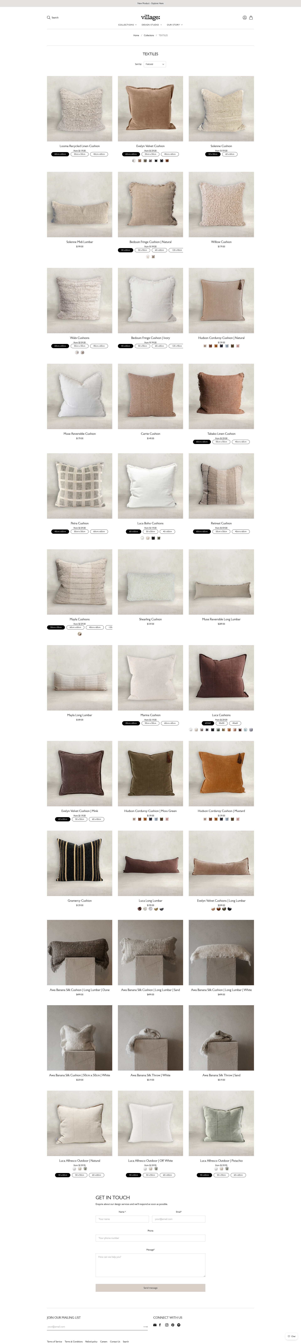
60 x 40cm (96, 819)
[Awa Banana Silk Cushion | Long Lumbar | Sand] (150, 952)
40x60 (235, 723)
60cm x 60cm (60, 154)
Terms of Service (54, 1341)
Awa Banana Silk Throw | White (150, 1075)
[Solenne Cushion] (221, 108)
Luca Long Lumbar (150, 900)
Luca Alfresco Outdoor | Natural (79, 1160)
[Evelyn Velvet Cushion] (150, 108)
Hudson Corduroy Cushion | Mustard (221, 811)
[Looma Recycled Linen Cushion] (79, 108)
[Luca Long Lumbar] (150, 863)
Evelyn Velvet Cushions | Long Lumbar (221, 900)
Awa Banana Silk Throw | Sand (221, 1075)
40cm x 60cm (99, 154)
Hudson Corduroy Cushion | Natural (221, 338)
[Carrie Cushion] (150, 396)
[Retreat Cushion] (221, 486)
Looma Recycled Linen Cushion (80, 146)
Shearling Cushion (150, 619)
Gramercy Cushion (80, 900)
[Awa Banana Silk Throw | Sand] (221, 1038)
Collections (149, 35)
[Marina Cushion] (150, 677)
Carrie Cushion (150, 434)
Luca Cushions (221, 715)
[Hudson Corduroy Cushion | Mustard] (221, 773)
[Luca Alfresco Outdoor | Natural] (79, 1123)
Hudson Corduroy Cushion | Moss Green (150, 811)
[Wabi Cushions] (79, 300)
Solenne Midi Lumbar (79, 242)
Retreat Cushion (221, 523)
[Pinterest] (172, 1325)
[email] (154, 1325)
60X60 (208, 723)
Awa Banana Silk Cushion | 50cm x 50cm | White (79, 1075)
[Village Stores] (150, 17)
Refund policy (91, 1341)
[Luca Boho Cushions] (150, 486)
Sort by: (138, 64)
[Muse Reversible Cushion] (79, 396)
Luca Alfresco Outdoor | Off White (150, 1160)
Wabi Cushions (79, 338)
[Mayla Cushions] (79, 582)
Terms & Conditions (74, 1341)
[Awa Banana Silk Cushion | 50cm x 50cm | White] (79, 1038)
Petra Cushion (80, 523)
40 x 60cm (125, 250)
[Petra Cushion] (79, 486)
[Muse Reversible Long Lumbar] (221, 582)
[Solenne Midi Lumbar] (79, 204)
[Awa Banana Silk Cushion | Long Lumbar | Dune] (79, 952)
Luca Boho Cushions (150, 523)
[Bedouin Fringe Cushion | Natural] (150, 204)
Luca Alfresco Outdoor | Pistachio (221, 1160)
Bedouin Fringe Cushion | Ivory (150, 338)
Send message (151, 1287)
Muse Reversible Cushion (80, 434)
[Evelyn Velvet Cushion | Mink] (79, 773)
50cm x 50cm (79, 154)
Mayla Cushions (80, 619)
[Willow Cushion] (221, 204)
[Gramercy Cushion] (79, 863)
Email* (179, 1212)
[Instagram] (166, 1325)
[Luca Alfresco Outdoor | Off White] (150, 1123)
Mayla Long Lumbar (79, 715)
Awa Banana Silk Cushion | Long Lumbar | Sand (150, 990)
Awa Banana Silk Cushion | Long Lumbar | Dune (80, 990)
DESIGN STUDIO (150, 25)
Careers (103, 1341)
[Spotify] (178, 1325)
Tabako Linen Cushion (221, 434)
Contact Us (115, 1341)
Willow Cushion (221, 242)
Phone (150, 1230)
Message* (150, 1249)
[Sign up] (145, 1326)
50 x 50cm (213, 154)
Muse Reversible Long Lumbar (221, 619)
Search (126, 1341)
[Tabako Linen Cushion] (221, 396)
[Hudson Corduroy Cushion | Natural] (221, 300)
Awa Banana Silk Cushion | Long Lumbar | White (221, 990)
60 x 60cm (229, 154)
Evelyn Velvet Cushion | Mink (79, 811)
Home (136, 35)
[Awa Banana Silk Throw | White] (150, 1038)
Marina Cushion (151, 715)
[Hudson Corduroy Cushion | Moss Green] (150, 773)
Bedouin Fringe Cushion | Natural (151, 242)
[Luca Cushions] (221, 677)
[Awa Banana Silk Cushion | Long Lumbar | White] (221, 952)
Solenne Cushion (221, 146)
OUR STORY (173, 25)
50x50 (221, 723)
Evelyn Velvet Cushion (150, 146)
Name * (122, 1212)
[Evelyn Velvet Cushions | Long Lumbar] (221, 863)
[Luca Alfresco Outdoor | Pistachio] (221, 1123)
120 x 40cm (177, 250)
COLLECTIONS (126, 25)
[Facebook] (160, 1325)
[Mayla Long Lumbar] (79, 677)
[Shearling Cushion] (150, 582)
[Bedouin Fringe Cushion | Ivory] (150, 300)
